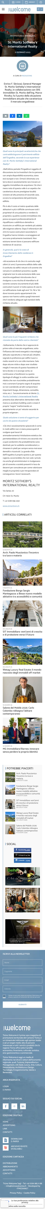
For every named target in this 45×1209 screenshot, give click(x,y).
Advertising (9, 1125)
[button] (2, 2)
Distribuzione (10, 1163)
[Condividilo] (12, 116)
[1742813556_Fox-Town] (22, 911)
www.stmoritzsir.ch (11, 506)
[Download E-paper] (7, 1140)
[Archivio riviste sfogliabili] (7, 1148)
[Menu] (3, 9)
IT (38, 9)
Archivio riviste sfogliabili (19, 1148)
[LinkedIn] (23, 1106)
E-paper (17, 3)
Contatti (7, 1132)
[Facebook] (16, 849)
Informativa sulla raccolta (14, 1206)
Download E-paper (16, 1140)
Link (5, 1128)
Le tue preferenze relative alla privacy (24, 1201)
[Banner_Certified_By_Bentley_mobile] (22, 943)
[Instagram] (16, 855)
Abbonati (32, 2)
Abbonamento (10, 1166)
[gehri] (22, 884)
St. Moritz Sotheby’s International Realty (21, 395)
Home (5, 1122)
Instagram (22, 855)
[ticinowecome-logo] (19, 9)
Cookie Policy (29, 1193)
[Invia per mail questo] (6, 116)
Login (6, 1086)
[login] (41, 2)
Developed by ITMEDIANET (28, 1187)
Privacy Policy (16, 1193)
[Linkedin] (16, 860)
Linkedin (21, 860)
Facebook (21, 849)
